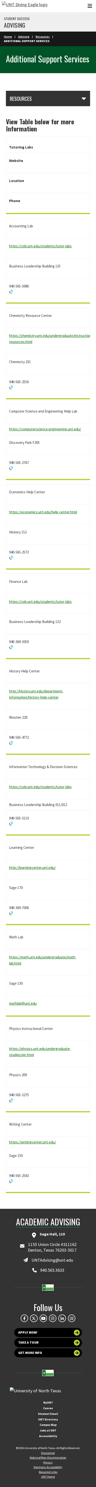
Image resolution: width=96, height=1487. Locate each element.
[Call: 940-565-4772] (48, 743)
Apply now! (27, 1332)
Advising (14, 25)
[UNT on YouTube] (43, 1318)
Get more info (30, 1353)
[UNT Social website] (71, 1318)
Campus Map (48, 1425)
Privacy (48, 1462)
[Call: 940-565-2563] (48, 1181)
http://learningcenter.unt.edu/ (32, 867)
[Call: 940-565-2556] (48, 387)
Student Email (48, 1414)
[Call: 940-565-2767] (48, 468)
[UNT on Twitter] (33, 1318)
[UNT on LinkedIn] (62, 1318)
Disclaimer (48, 1453)
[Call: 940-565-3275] (48, 1100)
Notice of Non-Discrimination (48, 1457)
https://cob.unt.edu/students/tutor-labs (40, 246)
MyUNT (48, 1402)
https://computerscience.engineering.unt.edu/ (45, 429)
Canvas (48, 1408)
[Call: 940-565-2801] (48, 292)
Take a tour (28, 1342)
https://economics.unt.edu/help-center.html (43, 512)
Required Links (48, 1472)
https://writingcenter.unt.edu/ (32, 1142)
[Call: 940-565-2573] (48, 558)
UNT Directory (48, 1419)
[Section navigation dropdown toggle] (83, 98)
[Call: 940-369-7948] (48, 647)
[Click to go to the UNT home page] (25, 6)
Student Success (17, 18)
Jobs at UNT (48, 1430)
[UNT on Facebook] (24, 1318)
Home (8, 36)
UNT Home (48, 1476)
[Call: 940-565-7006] (48, 824)
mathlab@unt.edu (23, 1003)
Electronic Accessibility (48, 1467)
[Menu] (90, 6)
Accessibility (48, 1436)
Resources (43, 36)
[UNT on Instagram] (52, 1318)
